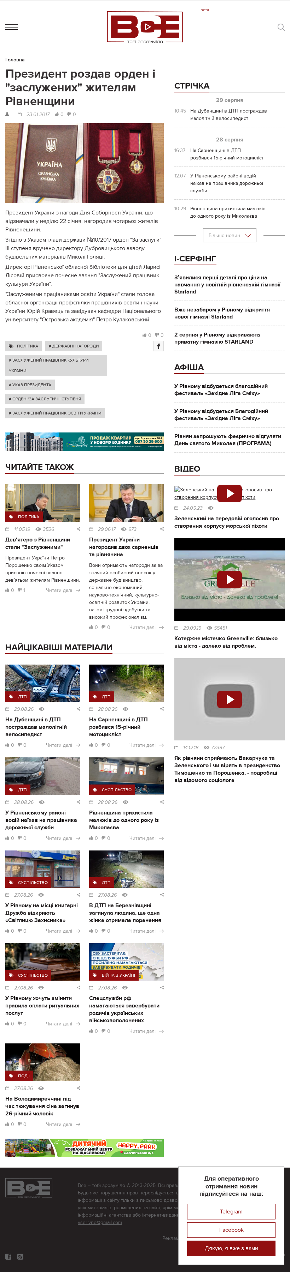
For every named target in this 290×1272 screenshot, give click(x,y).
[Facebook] (158, 346)
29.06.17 (107, 529)
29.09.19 (192, 628)
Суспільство (117, 789)
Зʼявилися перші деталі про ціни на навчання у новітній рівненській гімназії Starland (227, 284)
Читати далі (59, 590)
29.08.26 (24, 709)
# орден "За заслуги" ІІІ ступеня (45, 398)
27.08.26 (23, 895)
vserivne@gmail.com (100, 1222)
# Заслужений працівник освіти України (55, 413)
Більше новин (225, 235)
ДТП (22, 696)
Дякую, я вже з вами (231, 1248)
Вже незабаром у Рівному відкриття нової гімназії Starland (222, 313)
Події (24, 1075)
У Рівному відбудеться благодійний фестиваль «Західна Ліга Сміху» (221, 390)
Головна (15, 60)
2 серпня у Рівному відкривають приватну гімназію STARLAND (217, 338)
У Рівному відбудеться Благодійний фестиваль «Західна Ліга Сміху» (221, 415)
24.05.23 (193, 508)
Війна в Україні (118, 975)
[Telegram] (20, 1257)
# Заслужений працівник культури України (48, 365)
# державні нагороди (74, 346)
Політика (27, 346)
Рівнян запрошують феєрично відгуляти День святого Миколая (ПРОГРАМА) (227, 440)
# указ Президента (30, 384)
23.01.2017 (38, 114)
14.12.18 (190, 748)
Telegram (231, 1211)
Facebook (231, 1230)
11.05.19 (22, 529)
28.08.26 (107, 709)
